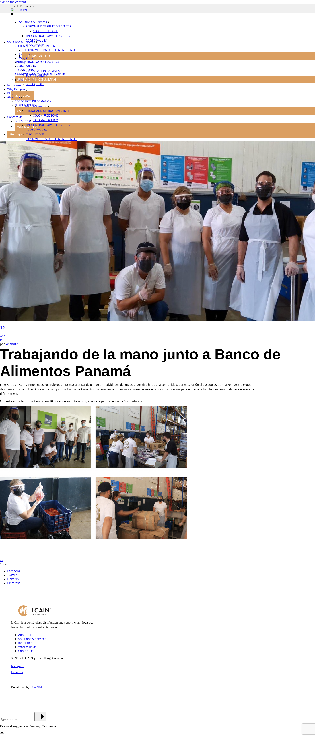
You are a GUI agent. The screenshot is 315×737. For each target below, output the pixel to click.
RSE (2, 340)
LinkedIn (17, 672)
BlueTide (37, 687)
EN (24, 10)
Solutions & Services (32, 639)
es (1, 560)
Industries (25, 643)
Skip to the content (13, 2)
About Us (24, 635)
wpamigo (12, 344)
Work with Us (27, 647)
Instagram (17, 666)
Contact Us (25, 651)
